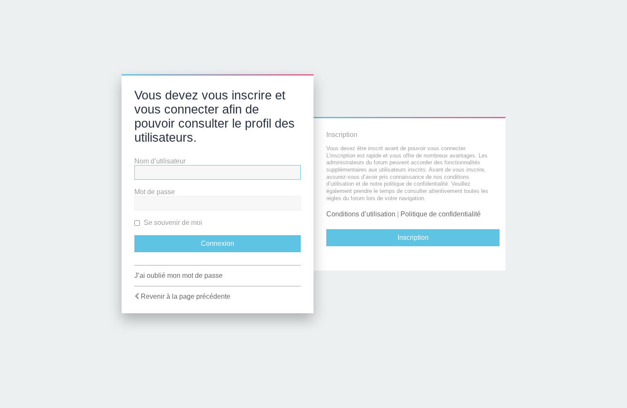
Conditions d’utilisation (360, 214)
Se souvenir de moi (172, 222)
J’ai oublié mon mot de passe (178, 275)
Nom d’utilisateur (160, 161)
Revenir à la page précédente (185, 296)
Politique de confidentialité (441, 214)
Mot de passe (154, 191)
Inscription (413, 237)
